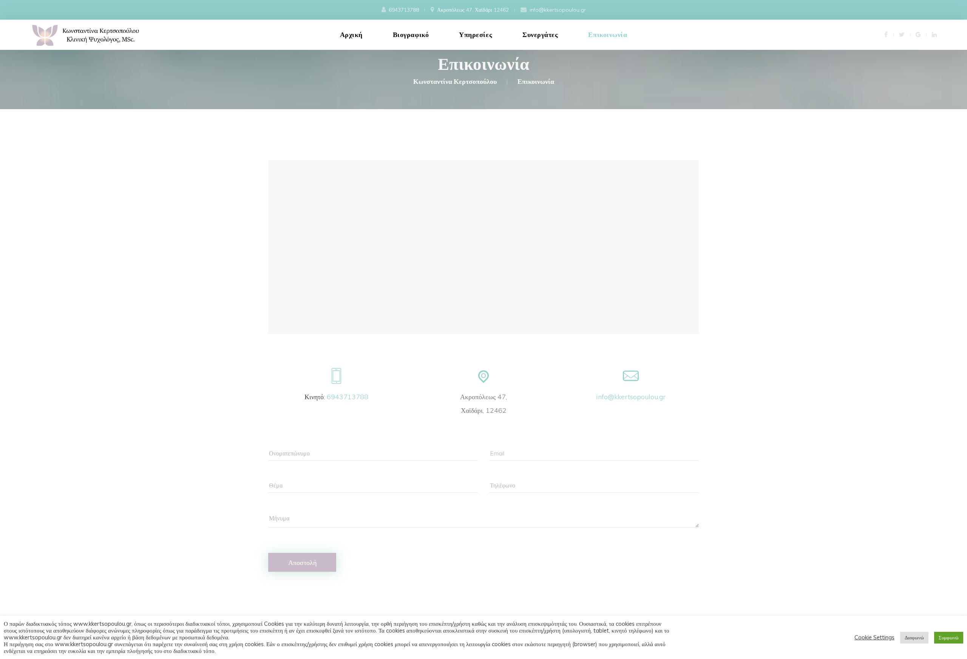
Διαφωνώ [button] (914, 637)
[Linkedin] (934, 34)
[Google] (918, 34)
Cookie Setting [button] (874, 637)
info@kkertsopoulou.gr (631, 396)
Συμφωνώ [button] (949, 637)
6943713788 (347, 396)
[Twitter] (901, 34)
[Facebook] (886, 34)
